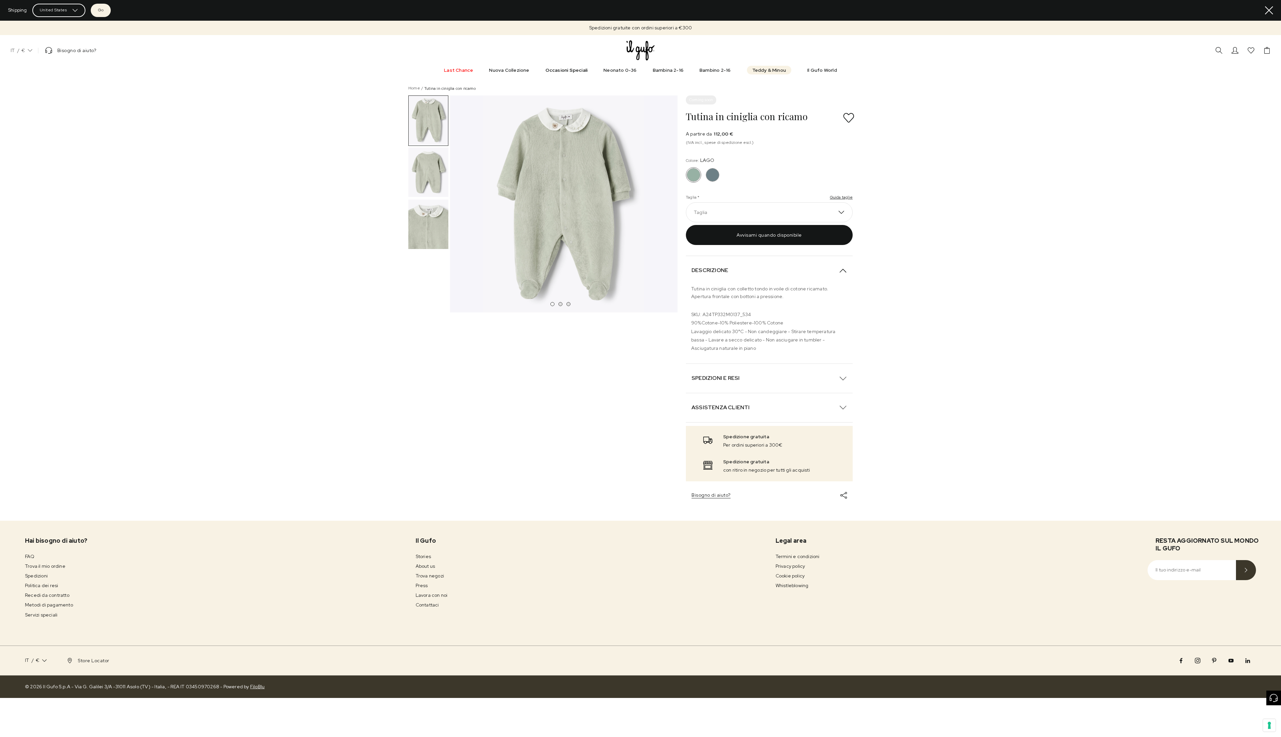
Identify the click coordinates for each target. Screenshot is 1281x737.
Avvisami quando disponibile (769, 235)
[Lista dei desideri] (1251, 50)
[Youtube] (1231, 660)
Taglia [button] (700, 212)
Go (100, 10)
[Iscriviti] (1246, 570)
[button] (640, 28)
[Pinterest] (1214, 660)
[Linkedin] (1247, 660)
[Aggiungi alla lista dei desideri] (848, 117)
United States (53, 10)
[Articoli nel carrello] (1267, 50)
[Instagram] (1197, 660)
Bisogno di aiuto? (711, 495)
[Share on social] (843, 495)
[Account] (1235, 50)
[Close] (1269, 10)
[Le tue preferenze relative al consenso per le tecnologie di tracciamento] (1269, 725)
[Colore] (712, 175)
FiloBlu (257, 687)
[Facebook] (1181, 660)
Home (414, 88)
